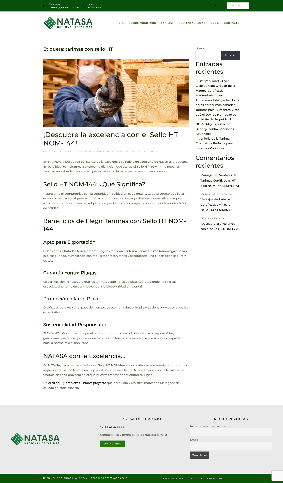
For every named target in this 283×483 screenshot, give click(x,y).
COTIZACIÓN (238, 6)
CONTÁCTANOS (112, 444)
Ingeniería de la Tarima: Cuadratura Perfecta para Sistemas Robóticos (214, 143)
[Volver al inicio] (67, 23)
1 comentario (151, 151)
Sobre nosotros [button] (142, 22)
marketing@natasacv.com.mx (64, 7)
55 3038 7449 (94, 7)
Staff (63, 151)
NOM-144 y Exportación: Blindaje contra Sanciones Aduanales (215, 129)
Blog (215, 22)
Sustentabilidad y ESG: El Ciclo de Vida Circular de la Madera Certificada (215, 85)
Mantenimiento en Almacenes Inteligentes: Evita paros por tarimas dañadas (217, 100)
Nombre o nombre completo (209, 426)
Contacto (232, 22)
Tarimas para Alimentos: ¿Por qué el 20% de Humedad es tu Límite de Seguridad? (217, 114)
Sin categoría (131, 151)
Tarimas (167, 22)
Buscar (201, 48)
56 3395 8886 (114, 427)
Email (194, 439)
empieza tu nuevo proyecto (86, 383)
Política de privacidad (206, 478)
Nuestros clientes (175, 478)
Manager (207, 175)
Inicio (119, 22)
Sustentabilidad (192, 22)
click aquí (54, 383)
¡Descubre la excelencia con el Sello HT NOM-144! (110, 138)
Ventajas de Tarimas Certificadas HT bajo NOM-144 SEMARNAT (219, 180)
